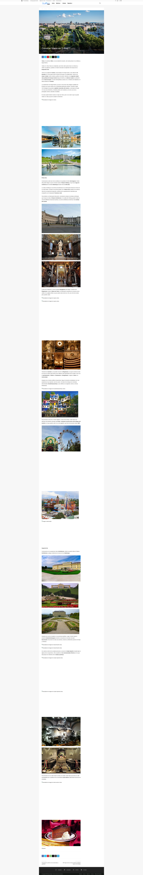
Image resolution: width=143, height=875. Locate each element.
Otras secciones (48, 0)
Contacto (92, 873)
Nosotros (80, 873)
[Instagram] (117, 1)
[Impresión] (56, 57)
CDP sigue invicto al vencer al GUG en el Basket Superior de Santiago (72, 863)
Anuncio (84, 873)
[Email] (53, 57)
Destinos (45, 8)
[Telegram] (58, 57)
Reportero (88, 873)
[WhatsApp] (50, 57)
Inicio (53, 3)
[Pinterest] (48, 57)
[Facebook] (115, 1)
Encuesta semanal (58, 0)
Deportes (69, 3)
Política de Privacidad (98, 873)
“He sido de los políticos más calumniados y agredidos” (50, 863)
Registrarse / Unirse (42, 0)
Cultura (64, 3)
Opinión (54, 0)
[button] (100, 3)
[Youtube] (121, 1)
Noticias (58, 3)
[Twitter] (119, 1)
